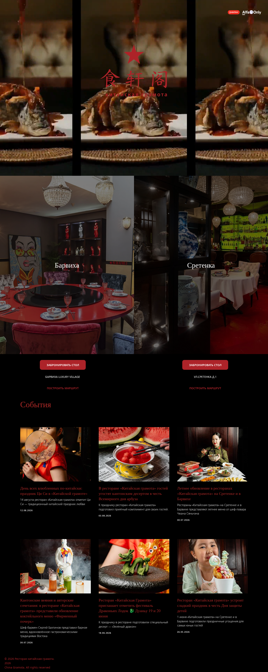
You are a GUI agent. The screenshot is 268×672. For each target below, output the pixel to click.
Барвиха (67, 265)
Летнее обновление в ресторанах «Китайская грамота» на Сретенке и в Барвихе (209, 493)
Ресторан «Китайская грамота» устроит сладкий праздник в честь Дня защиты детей (210, 605)
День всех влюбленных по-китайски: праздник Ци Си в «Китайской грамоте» (54, 490)
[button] (205, 365)
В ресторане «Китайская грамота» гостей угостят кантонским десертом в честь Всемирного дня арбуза (133, 493)
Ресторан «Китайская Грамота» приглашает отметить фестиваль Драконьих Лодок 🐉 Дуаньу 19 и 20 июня (129, 608)
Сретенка (201, 265)
